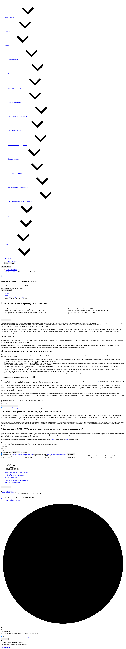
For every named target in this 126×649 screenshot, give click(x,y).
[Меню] (1, 275)
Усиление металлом (10, 479)
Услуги (6, 295)
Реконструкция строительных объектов (16, 472)
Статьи (6, 484)
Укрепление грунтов (10, 477)
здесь (52, 439)
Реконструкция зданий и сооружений (16, 297)
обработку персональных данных (22, 408)
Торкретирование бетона (12, 474)
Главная (6, 293)
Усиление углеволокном (12, 482)
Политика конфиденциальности (11, 499)
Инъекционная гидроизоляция (14, 475)
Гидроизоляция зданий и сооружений (16, 480)
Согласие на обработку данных (10, 500)
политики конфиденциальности (57, 408)
